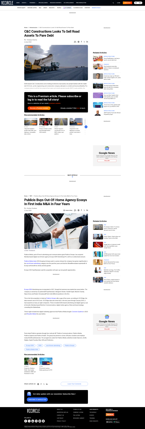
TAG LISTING (76, 415)
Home (26, 27)
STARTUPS (87, 7)
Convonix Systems (77, 311)
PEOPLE (59, 7)
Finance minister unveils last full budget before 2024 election (45, 130)
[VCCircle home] (7, 3)
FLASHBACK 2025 (78, 7)
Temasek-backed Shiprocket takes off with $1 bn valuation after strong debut (111, 87)
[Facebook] (81, 42)
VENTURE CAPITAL (32, 7)
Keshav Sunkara (32, 208)
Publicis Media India (30, 261)
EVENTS (92, 415)
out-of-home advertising (33, 263)
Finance (106, 64)
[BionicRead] (75, 42)
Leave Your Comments (74, 384)
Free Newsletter (81, 2)
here (78, 108)
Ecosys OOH (28, 289)
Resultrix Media (31, 314)
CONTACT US (60, 415)
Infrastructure (33, 27)
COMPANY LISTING (78, 412)
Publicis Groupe (51, 298)
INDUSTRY (51, 7)
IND (136, 3)
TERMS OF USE (77, 409)
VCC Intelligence (69, 2)
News (18, 2)
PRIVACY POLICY (61, 421)
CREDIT (45, 7)
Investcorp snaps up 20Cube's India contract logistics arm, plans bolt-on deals (112, 77)
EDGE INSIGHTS (94, 421)
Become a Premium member (39, 108)
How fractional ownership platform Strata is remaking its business (111, 68)
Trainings (32, 2)
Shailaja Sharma (32, 40)
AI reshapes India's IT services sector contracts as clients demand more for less (111, 228)
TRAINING (92, 418)
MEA (140, 3)
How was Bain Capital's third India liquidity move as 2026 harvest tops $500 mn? (111, 96)
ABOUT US (60, 409)
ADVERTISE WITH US (62, 412)
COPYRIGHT (60, 418)
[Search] (113, 3)
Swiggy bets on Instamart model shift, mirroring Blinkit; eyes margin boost (112, 246)
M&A (40, 7)
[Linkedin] (87, 42)
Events (24, 2)
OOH (39, 345)
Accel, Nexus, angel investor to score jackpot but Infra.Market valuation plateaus (111, 281)
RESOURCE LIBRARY (78, 418)
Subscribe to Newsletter (37, 399)
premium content (54, 103)
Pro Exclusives (43, 2)
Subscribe (127, 2)
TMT (31, 196)
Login (118, 2)
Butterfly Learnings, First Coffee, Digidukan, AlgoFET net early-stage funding (112, 271)
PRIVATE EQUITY (21, 7)
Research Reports (55, 2)
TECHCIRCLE (93, 412)
